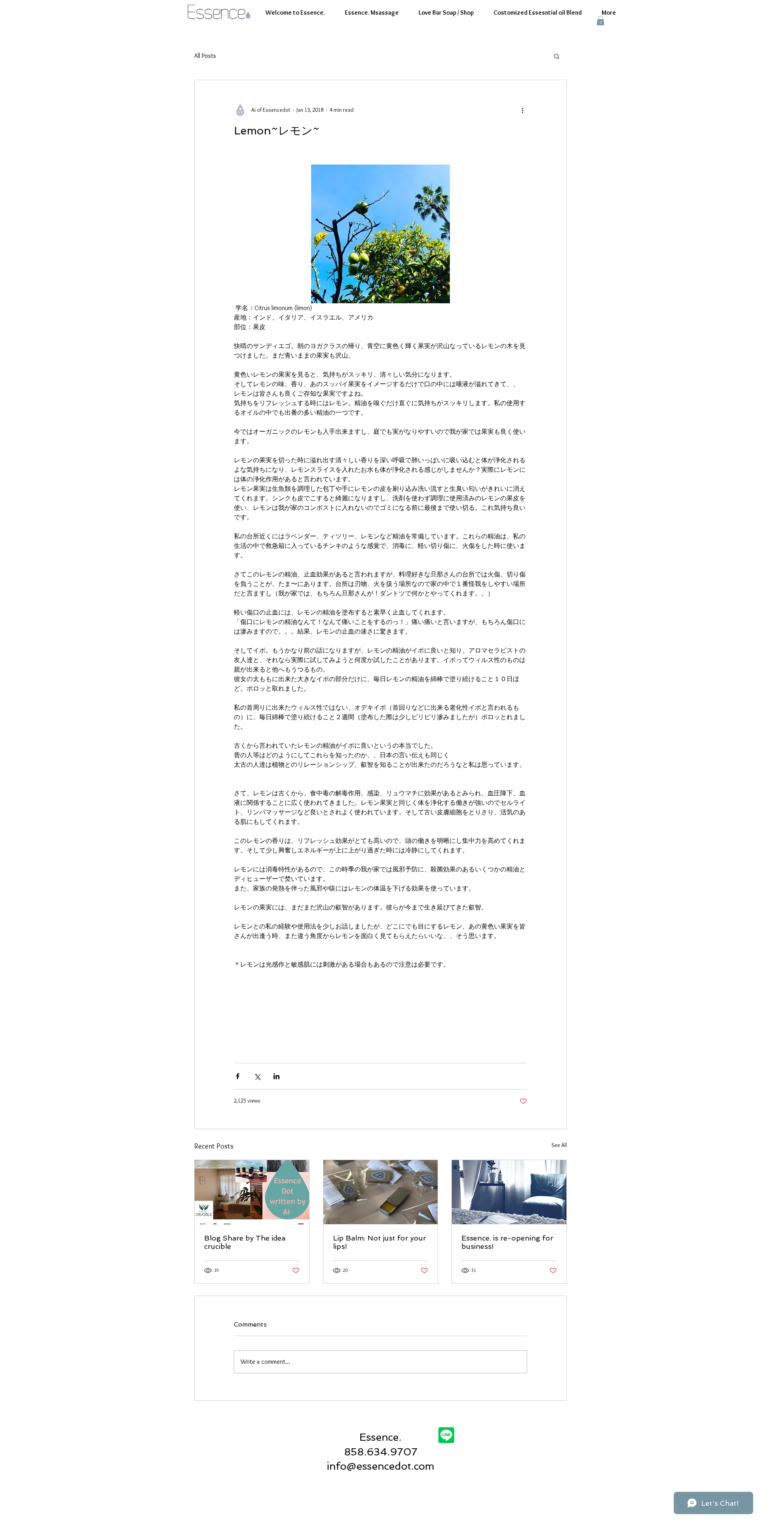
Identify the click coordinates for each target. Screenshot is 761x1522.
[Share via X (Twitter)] (257, 1076)
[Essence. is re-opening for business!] (509, 1192)
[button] (600, 20)
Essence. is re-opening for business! (507, 1242)
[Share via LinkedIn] (276, 1076)
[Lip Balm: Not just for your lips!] (380, 1192)
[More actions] (522, 110)
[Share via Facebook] (237, 1076)
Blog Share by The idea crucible (244, 1242)
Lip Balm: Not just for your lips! (379, 1242)
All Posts (205, 55)
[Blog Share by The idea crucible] (252, 1192)
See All (559, 1145)
